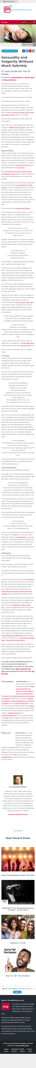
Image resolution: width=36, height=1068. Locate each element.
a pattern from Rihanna (22, 208)
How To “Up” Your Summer (18, 976)
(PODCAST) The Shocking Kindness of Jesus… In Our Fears (18, 909)
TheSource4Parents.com (9, 715)
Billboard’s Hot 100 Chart (17, 127)
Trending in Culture (9, 51)
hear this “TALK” (25, 345)
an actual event (21, 537)
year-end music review (22, 165)
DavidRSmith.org (6, 757)
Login (30, 1051)
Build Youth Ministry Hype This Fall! (18, 875)
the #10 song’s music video (24, 302)
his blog (5, 718)
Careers (22, 1051)
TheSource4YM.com (14, 713)
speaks (31, 706)
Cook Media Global (22, 1045)
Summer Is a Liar (18, 943)
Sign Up (17, 992)
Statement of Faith (17, 1049)
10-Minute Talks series (21, 703)
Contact (14, 1051)
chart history (21, 167)
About (6, 1049)
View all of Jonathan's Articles (18, 814)
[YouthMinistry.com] (18, 9)
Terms (6, 1051)
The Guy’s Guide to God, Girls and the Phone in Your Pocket (17, 693)
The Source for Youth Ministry (15, 640)
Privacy (29, 1049)
